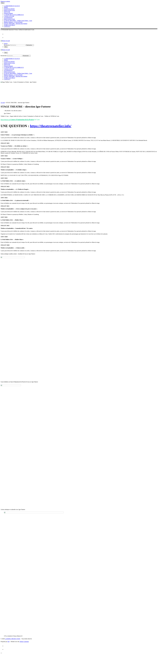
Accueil (3, 102)
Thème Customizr (24, 641)
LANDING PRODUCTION (12, 638)
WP (8, 641)
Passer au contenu (5, 1)
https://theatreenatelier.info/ (50, 126)
